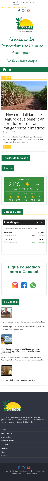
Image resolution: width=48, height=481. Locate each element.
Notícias (4, 448)
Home (3, 429)
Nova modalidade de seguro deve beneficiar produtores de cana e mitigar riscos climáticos (24, 121)
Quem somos (6, 433)
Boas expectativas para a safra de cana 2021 (18, 380)
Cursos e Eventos (8, 441)
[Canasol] (4, 69)
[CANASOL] (11, 398)
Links (3, 452)
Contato (4, 456)
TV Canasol (5, 444)
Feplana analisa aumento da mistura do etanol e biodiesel (23, 322)
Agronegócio (6, 437)
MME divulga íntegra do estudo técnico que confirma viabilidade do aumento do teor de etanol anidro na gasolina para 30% (21, 351)
